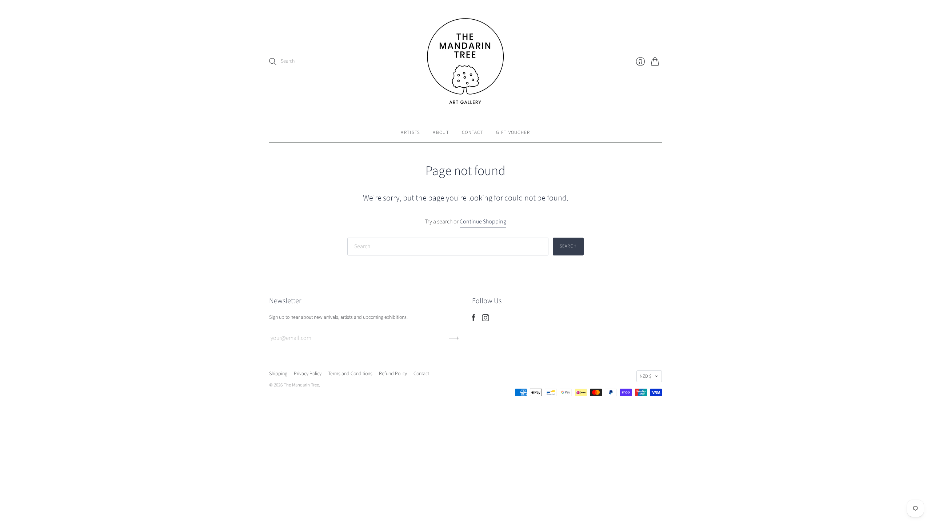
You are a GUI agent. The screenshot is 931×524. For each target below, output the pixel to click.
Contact (472, 132)
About (441, 132)
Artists (410, 132)
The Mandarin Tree (301, 385)
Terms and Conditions (350, 373)
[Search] (272, 61)
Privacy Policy (307, 373)
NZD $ (645, 376)
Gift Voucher (513, 132)
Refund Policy (393, 373)
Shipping (278, 373)
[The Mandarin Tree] (465, 61)
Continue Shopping (483, 222)
